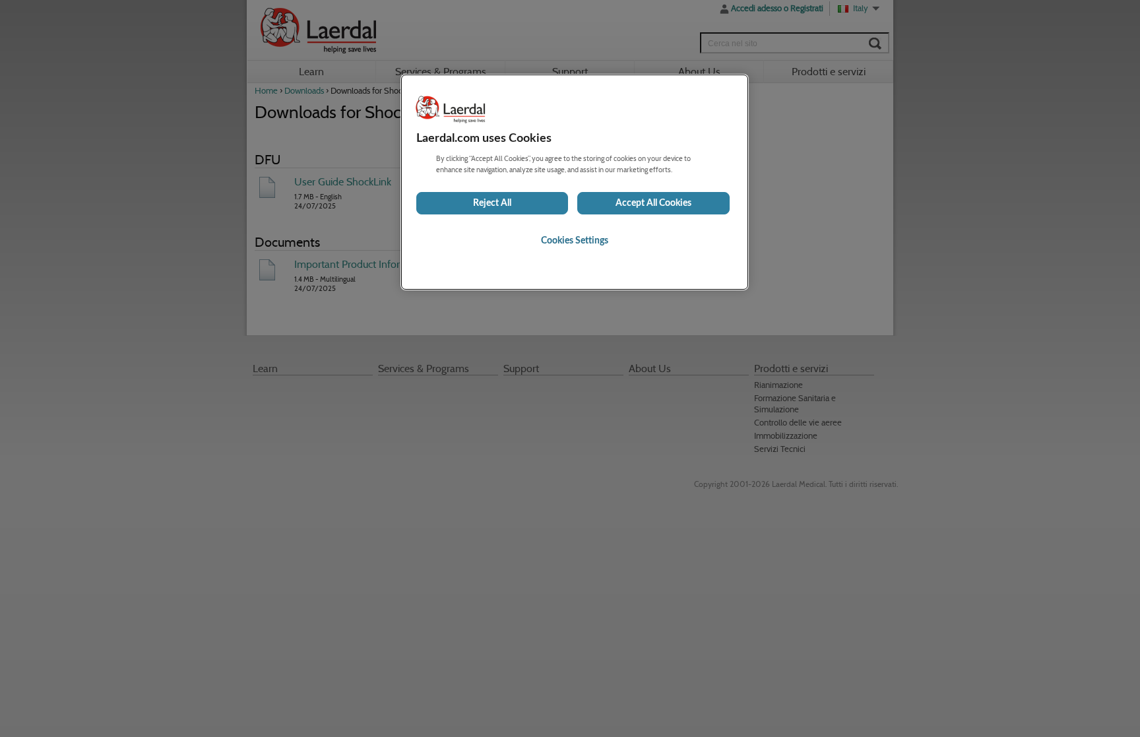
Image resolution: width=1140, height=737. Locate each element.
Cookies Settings (574, 240)
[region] (574, 182)
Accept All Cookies (653, 203)
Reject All (492, 203)
